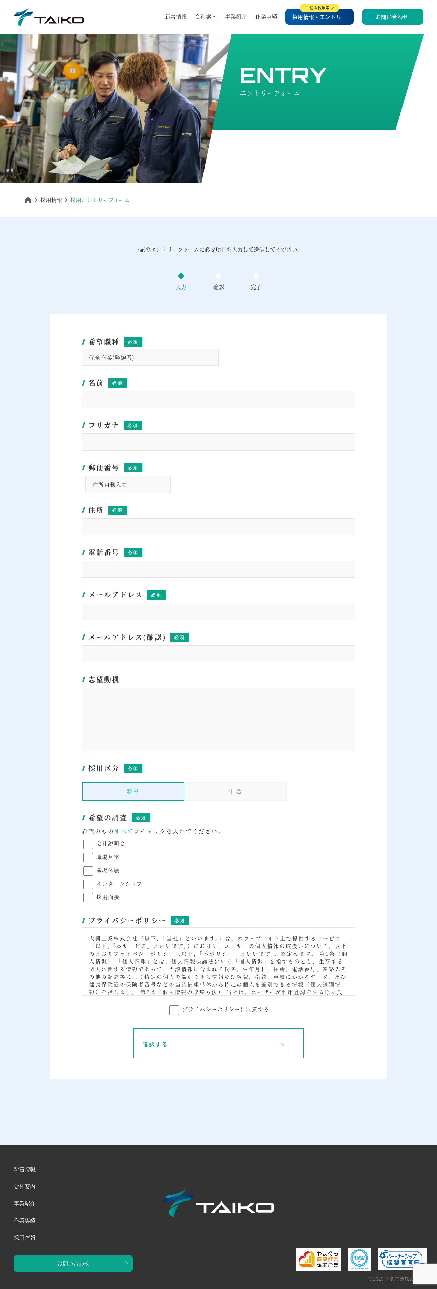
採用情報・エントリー (319, 17)
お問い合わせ (392, 17)
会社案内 (206, 17)
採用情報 (51, 200)
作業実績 (266, 17)
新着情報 (176, 17)
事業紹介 (236, 17)
